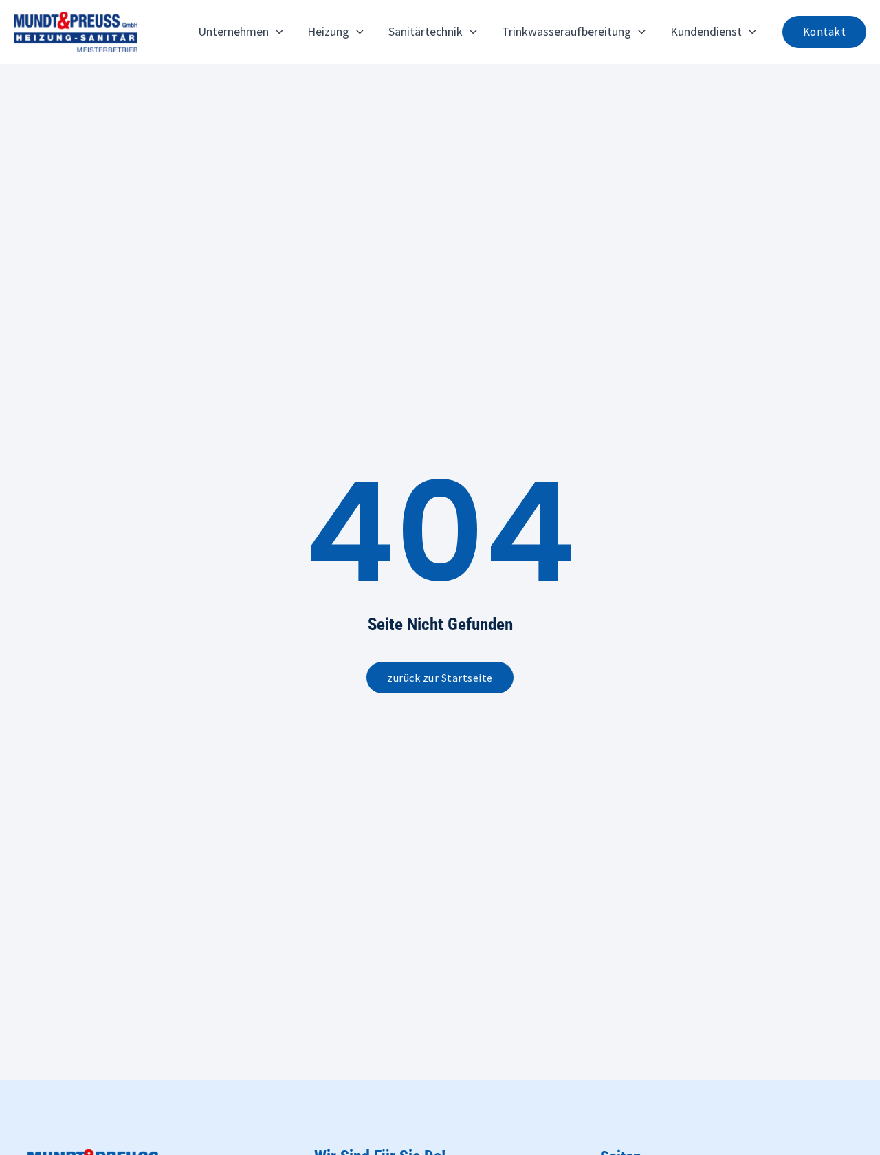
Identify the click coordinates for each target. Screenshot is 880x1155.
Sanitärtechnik (425, 31)
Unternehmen (233, 31)
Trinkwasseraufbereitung (566, 31)
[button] (276, 32)
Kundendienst (706, 31)
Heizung (328, 31)
